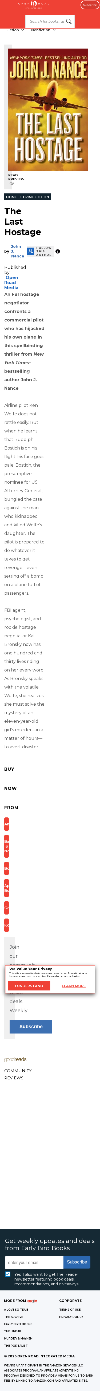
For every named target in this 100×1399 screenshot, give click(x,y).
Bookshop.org (6, 868)
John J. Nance (17, 251)
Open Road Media (11, 282)
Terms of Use (70, 1309)
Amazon (6, 824)
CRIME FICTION (36, 197)
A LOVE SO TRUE (16, 1309)
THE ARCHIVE (13, 1317)
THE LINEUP (12, 1331)
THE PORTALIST (16, 1346)
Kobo (6, 925)
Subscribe (90, 5)
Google (6, 907)
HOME (11, 197)
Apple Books (6, 888)
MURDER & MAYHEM (18, 1338)
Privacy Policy (71, 1317)
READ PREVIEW (16, 177)
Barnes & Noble (6, 846)
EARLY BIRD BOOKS (18, 1324)
